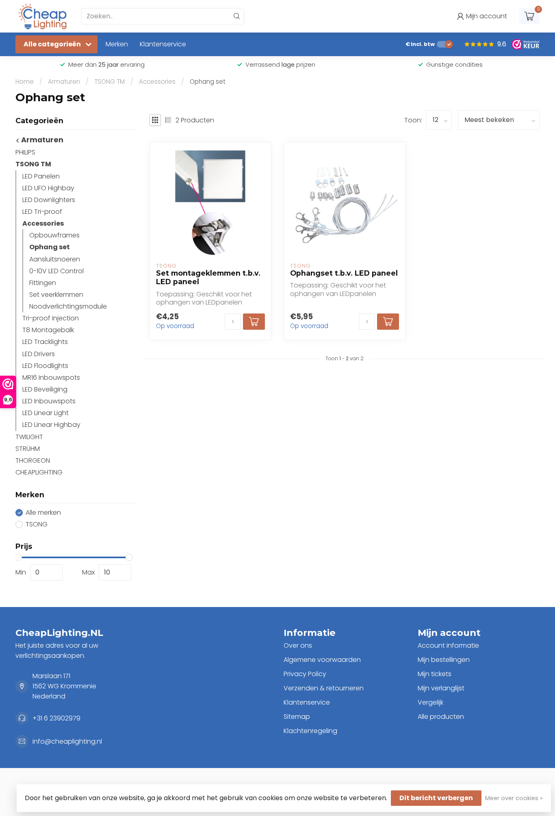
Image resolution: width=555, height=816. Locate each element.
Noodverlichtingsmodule (68, 306)
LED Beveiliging (44, 389)
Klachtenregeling (310, 730)
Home (24, 81)
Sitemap (297, 716)
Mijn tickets (434, 674)
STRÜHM (27, 448)
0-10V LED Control (56, 271)
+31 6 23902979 (56, 718)
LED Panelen (41, 176)
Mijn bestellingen (444, 659)
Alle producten (441, 716)
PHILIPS (25, 152)
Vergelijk (430, 702)
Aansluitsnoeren (54, 259)
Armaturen (64, 81)
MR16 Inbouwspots (51, 377)
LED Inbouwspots (49, 401)
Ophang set (207, 81)
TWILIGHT (29, 437)
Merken (117, 44)
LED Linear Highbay (51, 424)
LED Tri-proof (42, 211)
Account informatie (448, 645)
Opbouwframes (54, 235)
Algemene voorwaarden (322, 659)
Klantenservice (163, 44)
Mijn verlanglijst (441, 688)
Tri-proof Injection (50, 318)
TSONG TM (109, 81)
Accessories (157, 81)
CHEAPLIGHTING (39, 472)
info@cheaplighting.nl (67, 741)
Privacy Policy (305, 674)
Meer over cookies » (514, 798)
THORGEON (32, 460)
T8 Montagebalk (48, 330)
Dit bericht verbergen (436, 798)
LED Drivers (38, 354)
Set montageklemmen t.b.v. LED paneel (208, 277)
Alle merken (43, 512)
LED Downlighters (48, 200)
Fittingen (42, 282)
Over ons (298, 645)
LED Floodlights (45, 365)
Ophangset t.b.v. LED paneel (344, 273)
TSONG (37, 524)
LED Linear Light (45, 413)
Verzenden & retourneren (324, 688)
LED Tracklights (45, 341)
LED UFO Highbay (48, 188)
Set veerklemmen (56, 294)
